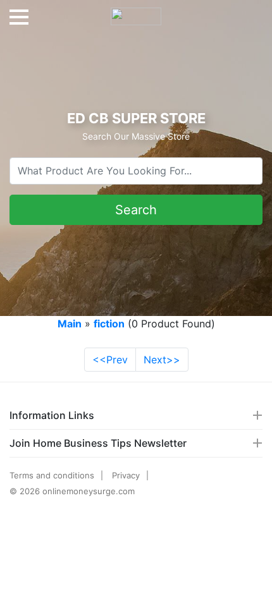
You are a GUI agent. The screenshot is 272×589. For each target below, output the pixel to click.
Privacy (126, 475)
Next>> (162, 359)
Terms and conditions (51, 475)
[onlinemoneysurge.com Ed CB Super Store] (136, 11)
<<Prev (110, 359)
